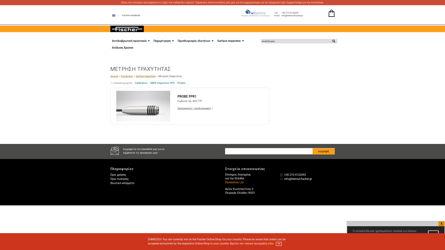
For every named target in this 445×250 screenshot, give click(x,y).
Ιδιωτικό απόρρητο (122, 183)
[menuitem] (130, 41)
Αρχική (114, 76)
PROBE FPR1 (187, 96)
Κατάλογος (127, 76)
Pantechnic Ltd (234, 182)
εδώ (270, 243)
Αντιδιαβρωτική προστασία (129, 41)
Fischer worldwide (131, 15)
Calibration (141, 83)
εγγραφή (323, 151)
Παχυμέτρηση (162, 41)
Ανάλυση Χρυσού (122, 47)
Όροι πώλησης (119, 179)
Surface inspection (229, 41)
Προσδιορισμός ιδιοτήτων (194, 41)
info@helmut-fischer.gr (292, 15)
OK (278, 243)
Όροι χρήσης (118, 174)
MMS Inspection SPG (162, 83)
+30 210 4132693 (290, 13)
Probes (181, 83)
